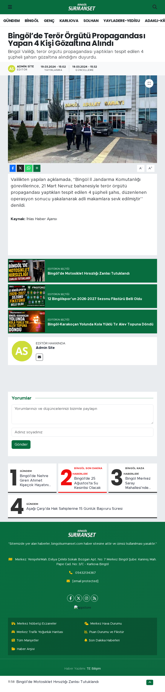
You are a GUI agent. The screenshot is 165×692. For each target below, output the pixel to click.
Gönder (21, 444)
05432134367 (85, 572)
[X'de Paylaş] (20, 168)
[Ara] (155, 7)
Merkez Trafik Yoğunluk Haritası (40, 632)
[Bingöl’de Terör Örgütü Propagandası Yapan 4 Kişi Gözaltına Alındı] (82, 119)
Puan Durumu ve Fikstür (106, 632)
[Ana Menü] (10, 7)
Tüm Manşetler (28, 640)
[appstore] (82, 607)
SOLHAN (90, 20)
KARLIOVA (69, 20)
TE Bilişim (94, 668)
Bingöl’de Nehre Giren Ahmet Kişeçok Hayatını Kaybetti (34, 480)
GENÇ (49, 20)
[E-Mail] (39, 357)
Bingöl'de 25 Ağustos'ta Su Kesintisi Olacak (87, 483)
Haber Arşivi (26, 649)
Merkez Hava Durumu (106, 623)
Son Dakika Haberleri (104, 640)
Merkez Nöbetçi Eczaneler (37, 623)
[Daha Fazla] (36, 168)
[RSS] (94, 598)
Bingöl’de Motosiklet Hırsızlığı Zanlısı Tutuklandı (57, 682)
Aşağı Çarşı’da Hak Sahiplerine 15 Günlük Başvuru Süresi (74, 508)
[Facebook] (70, 598)
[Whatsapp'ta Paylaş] (28, 168)
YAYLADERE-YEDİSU (122, 20)
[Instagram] (86, 598)
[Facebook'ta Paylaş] (13, 168)
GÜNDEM (11, 20)
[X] (78, 598)
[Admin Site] (22, 351)
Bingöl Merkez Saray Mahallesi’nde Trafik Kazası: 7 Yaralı (138, 483)
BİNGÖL (32, 20)
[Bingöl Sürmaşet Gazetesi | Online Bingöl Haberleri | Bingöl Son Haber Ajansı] (82, 7)
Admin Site (45, 348)
